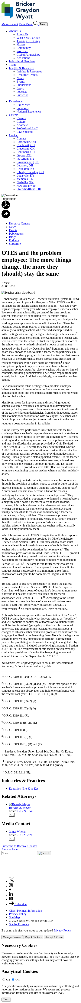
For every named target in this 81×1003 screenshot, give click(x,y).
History (21, 44)
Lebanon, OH (25, 165)
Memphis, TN (25, 178)
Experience (15, 101)
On (8, 979)
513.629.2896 (25, 835)
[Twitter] (11, 881)
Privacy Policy (17, 914)
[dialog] (40, 934)
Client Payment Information (25, 910)
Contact (13, 135)
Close (6, 999)
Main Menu (26, 24)
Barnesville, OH (26, 141)
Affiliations (23, 58)
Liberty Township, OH (30, 172)
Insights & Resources (21, 68)
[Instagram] (11, 885)
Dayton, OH (24, 155)
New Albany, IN (26, 185)
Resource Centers (27, 74)
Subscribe (22, 95)
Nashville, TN (25, 182)
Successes (22, 108)
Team (12, 64)
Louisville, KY (25, 175)
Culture (21, 121)
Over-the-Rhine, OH (29, 189)
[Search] (36, 24)
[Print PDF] (6, 208)
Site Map (14, 917)
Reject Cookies (33, 937)
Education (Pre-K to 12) (23, 788)
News (20, 78)
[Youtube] (11, 899)
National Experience (29, 111)
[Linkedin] (11, 894)
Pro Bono (22, 51)
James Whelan (17, 831)
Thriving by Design (28, 41)
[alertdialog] (40, 972)
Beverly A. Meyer (20, 807)
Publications (24, 85)
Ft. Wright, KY (26, 158)
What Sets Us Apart (28, 37)
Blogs (20, 88)
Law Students (25, 131)
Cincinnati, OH (26, 145)
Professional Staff (27, 128)
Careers (13, 114)
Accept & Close (54, 937)
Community (24, 47)
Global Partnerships (28, 54)
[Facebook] (10, 890)
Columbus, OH (26, 152)
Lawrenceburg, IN (28, 162)
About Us (15, 31)
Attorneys (22, 125)
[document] (40, 972)
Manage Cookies (12, 937)
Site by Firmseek (19, 924)
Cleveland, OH (26, 148)
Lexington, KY (26, 168)
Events (21, 81)
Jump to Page (10, 849)
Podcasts (22, 91)
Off (17, 979)
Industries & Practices (22, 61)
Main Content (10, 24)
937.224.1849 (25, 811)
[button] (6, 217)
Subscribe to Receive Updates (19, 846)
